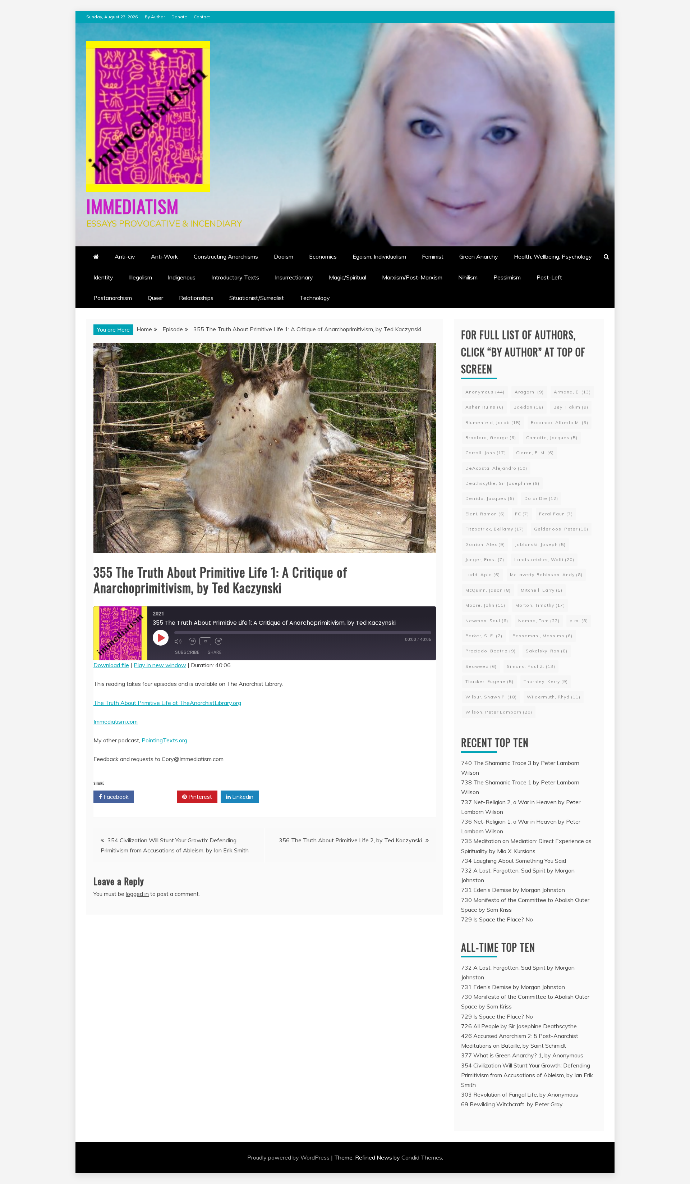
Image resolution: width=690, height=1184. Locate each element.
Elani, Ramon (485, 513)
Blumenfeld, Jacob (493, 422)
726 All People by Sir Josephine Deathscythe (519, 1026)
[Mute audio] (179, 641)
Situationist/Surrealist (256, 297)
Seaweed (481, 666)
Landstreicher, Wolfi (544, 559)
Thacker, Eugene (489, 681)
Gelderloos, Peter (561, 529)
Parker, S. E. (483, 635)
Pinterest (199, 796)
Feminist (432, 256)
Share (214, 652)
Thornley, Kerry (546, 681)
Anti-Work (164, 256)
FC (522, 513)
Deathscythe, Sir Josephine (502, 483)
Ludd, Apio (482, 574)
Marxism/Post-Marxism (412, 277)
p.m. (579, 620)
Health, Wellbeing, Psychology (553, 256)
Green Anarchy (478, 256)
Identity (103, 277)
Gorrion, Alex (485, 544)
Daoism (283, 256)
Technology (315, 297)
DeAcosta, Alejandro (496, 468)
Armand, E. (572, 392)
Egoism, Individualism (379, 256)
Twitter (158, 796)
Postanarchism (112, 297)
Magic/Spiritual (347, 277)
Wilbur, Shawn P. (491, 697)
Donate (179, 16)
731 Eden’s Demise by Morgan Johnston (513, 889)
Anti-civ (125, 256)
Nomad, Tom (539, 620)
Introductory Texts (235, 277)
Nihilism (468, 277)
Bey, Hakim (570, 407)
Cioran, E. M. (535, 452)
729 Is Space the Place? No (497, 919)
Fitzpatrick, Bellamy (494, 529)
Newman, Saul (486, 620)
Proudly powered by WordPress (289, 1157)
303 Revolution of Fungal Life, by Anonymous (519, 1094)
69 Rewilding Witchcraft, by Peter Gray (512, 1104)
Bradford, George (490, 437)
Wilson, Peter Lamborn (498, 712)
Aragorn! (529, 392)
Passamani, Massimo (542, 635)
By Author (155, 16)
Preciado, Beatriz (490, 651)
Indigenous (182, 277)
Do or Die (541, 498)
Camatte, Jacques (552, 437)
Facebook (115, 796)
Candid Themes (421, 1157)
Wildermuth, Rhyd (553, 697)
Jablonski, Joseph (540, 544)
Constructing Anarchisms (226, 256)
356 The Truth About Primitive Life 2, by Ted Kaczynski (350, 840)
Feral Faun (556, 513)
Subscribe (187, 652)
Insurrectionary (294, 277)
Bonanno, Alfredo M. (559, 422)
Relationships (196, 297)
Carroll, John (485, 452)
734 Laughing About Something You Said (513, 860)
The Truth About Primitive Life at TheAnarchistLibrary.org (167, 702)
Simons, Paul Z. (531, 666)
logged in (137, 893)
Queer (155, 297)
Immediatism (132, 205)
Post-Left (549, 277)
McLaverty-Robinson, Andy (546, 574)
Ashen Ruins (484, 407)
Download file (111, 665)
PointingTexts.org (164, 740)
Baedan (528, 407)
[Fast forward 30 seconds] (220, 641)
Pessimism (507, 277)
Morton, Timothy (540, 605)
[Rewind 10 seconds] (192, 641)
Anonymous (485, 392)
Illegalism (140, 277)
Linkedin (242, 796)
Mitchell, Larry (541, 590)
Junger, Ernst (484, 559)
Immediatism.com (115, 721)
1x (205, 641)
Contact (202, 16)
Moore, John (485, 605)
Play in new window (160, 665)
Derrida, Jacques (489, 498)
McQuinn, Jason (488, 590)
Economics (323, 256)
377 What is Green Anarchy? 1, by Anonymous (522, 1055)
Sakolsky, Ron (546, 651)
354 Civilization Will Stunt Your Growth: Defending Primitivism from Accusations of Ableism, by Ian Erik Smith (527, 1075)
